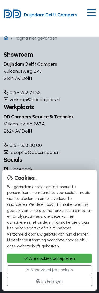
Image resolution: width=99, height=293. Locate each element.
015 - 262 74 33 (24, 92)
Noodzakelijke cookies (51, 269)
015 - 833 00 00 (25, 145)
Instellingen (51, 281)
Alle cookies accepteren (51, 258)
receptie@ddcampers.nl (34, 152)
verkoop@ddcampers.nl (34, 99)
